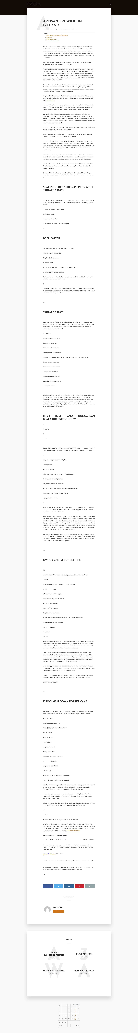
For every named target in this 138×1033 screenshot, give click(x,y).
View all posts (58, 911)
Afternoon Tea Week (84, 971)
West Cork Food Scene (54, 971)
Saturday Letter (56, 29)
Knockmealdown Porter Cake (52, 41)
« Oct (60, 1025)
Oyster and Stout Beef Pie (51, 39)
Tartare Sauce (49, 37)
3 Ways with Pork (84, 954)
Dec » (77, 1025)
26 (75, 1018)
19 (75, 1015)
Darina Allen (47, 29)
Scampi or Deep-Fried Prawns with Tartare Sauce (57, 35)
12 (75, 1012)
